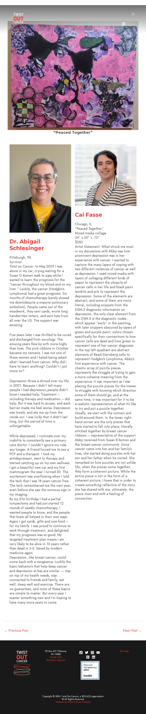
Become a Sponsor (56, 660)
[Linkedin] (93, 657)
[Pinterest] (88, 657)
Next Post (132, 630)
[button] (133, 14)
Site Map (124, 651)
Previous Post (16, 630)
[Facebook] (81, 652)
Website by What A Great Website (73, 702)
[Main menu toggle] (123, 23)
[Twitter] (86, 652)
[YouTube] (98, 652)
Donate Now (56, 657)
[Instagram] (92, 652)
